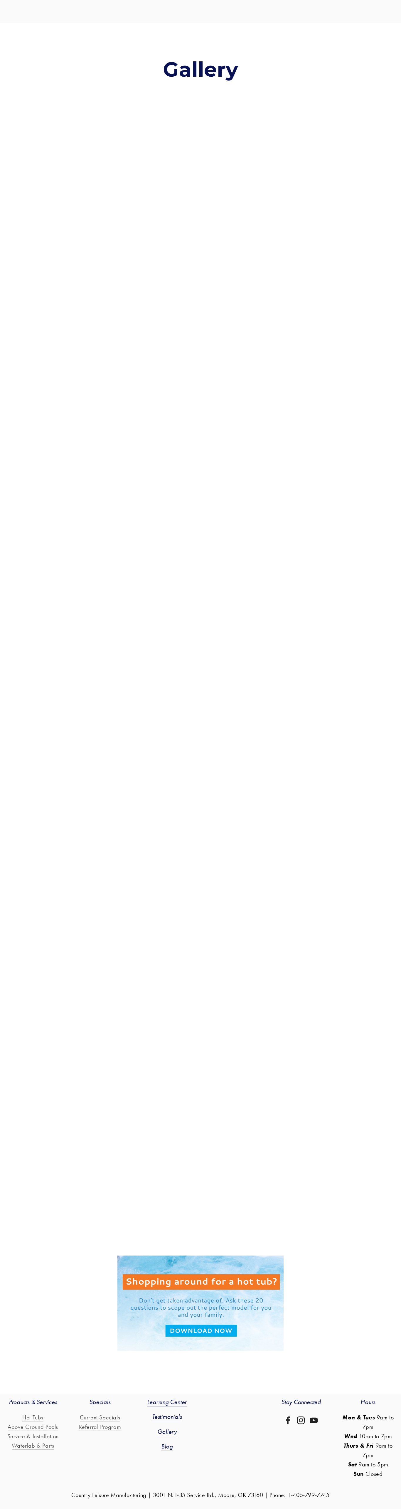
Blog (167, 1446)
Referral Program (100, 1426)
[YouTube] (314, 1420)
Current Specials (100, 1417)
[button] (94, 146)
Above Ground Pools (33, 1426)
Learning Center (167, 1402)
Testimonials (167, 1417)
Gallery (167, 1432)
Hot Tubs (32, 1417)
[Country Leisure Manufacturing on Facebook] (288, 1420)
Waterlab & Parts (33, 1445)
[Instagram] (301, 1420)
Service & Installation (33, 1436)
